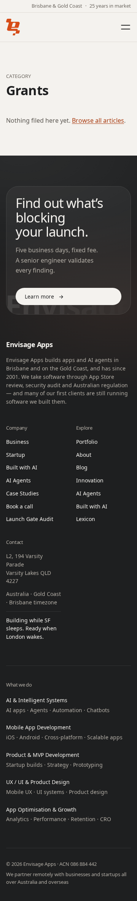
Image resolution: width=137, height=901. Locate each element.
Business (17, 441)
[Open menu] (125, 27)
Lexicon (85, 519)
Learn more (44, 296)
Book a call (19, 506)
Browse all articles (98, 120)
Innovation (90, 480)
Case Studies (22, 493)
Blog (82, 467)
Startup (15, 454)
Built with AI (21, 467)
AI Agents (18, 480)
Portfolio (86, 441)
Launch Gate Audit (29, 519)
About (83, 454)
